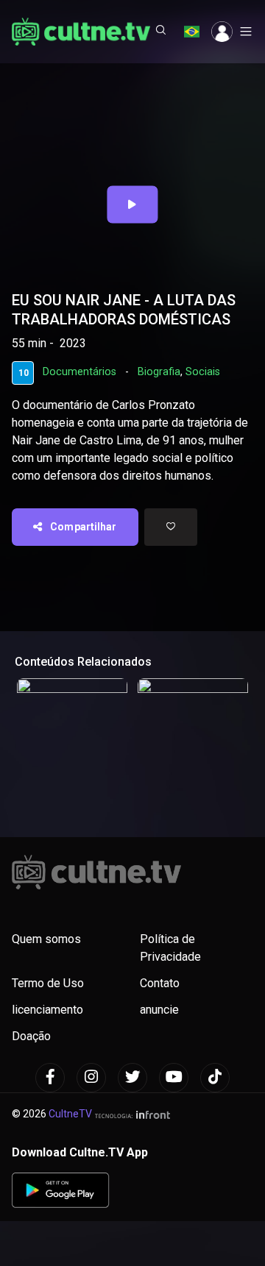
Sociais (203, 372)
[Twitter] (132, 1077)
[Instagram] (91, 1077)
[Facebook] (50, 1077)
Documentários (79, 372)
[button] (161, 32)
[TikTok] (215, 1077)
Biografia (159, 372)
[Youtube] (173, 1077)
